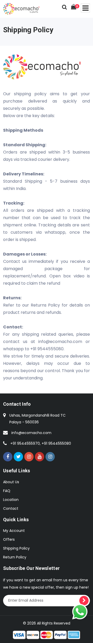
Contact (10, 508)
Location (11, 499)
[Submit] (84, 600)
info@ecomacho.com (31, 432)
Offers (9, 539)
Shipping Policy (16, 548)
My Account (14, 530)
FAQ (6, 490)
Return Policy (14, 557)
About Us (11, 482)
